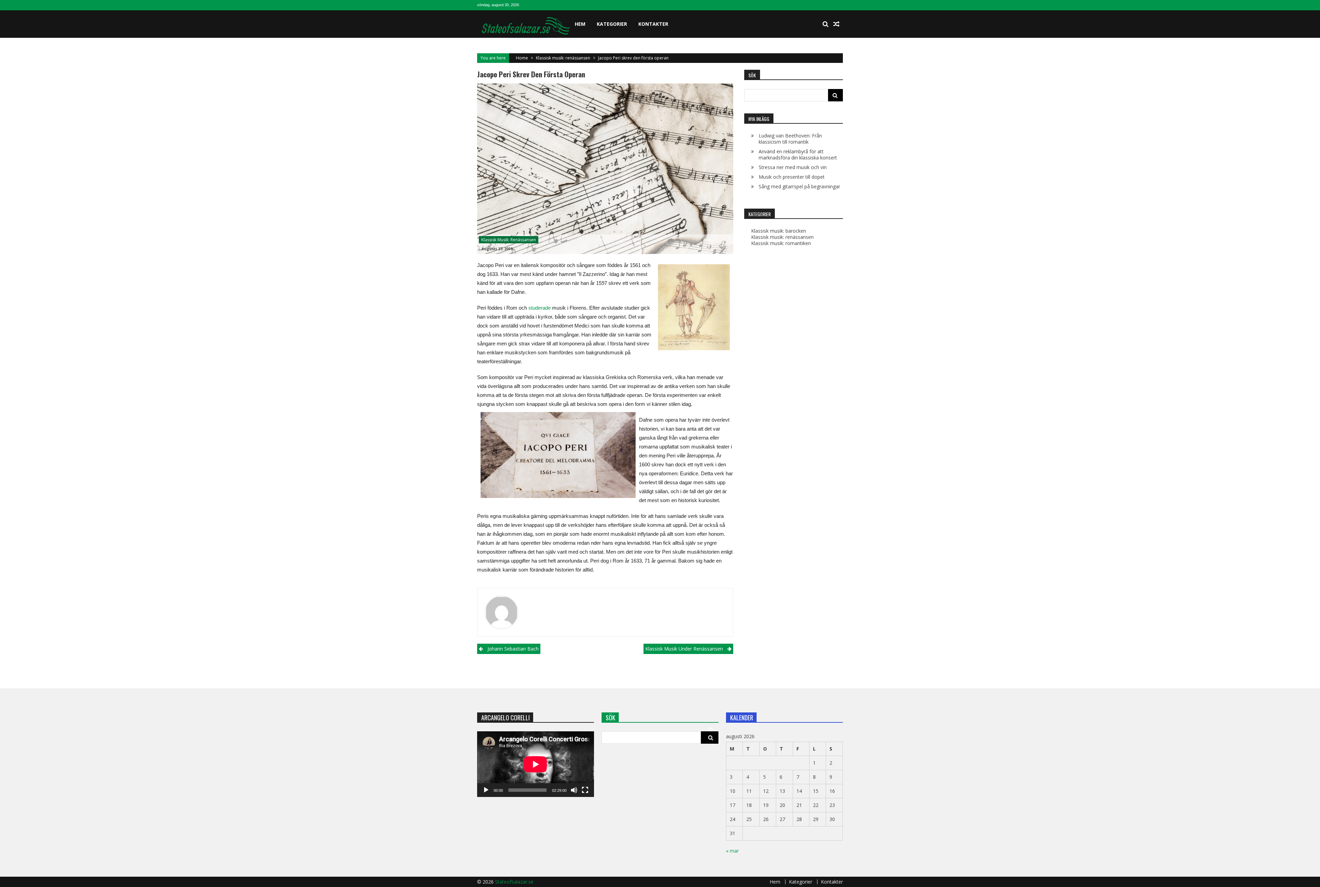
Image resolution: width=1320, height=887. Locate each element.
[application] (535, 764)
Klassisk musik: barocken (778, 231)
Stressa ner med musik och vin (793, 167)
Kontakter (653, 24)
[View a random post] (836, 24)
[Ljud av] (574, 790)
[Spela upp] (486, 790)
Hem (580, 24)
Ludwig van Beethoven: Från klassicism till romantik (790, 138)
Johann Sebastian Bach (513, 648)
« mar (732, 850)
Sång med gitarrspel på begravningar (799, 186)
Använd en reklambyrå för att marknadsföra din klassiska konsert (798, 154)
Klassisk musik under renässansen (684, 648)
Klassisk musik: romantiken (781, 243)
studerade (539, 308)
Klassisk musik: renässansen (563, 58)
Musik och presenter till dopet (792, 177)
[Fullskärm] (585, 790)
